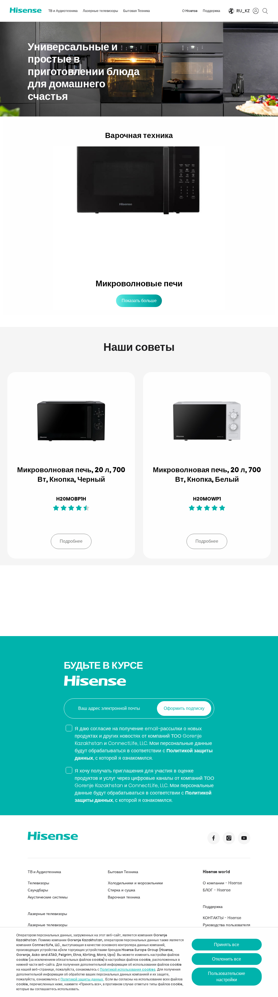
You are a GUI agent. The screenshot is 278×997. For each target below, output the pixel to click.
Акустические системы (48, 897)
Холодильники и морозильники (135, 883)
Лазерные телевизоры (100, 10)
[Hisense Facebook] (213, 838)
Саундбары (38, 890)
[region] (139, 69)
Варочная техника (124, 897)
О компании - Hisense (222, 883)
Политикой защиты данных (82, 979)
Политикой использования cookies (128, 969)
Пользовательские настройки (226, 976)
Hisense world (216, 872)
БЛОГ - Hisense (217, 890)
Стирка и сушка (121, 890)
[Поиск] (265, 11)
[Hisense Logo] (26, 10)
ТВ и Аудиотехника (63, 10)
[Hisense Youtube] (244, 838)
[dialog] (139, 962)
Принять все (226, 944)
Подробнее (71, 541)
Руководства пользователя (226, 925)
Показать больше (139, 300)
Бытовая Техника (136, 10)
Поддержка (211, 10)
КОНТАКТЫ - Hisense (222, 918)
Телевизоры (38, 883)
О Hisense (190, 10)
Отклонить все (226, 959)
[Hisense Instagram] (229, 838)
